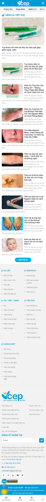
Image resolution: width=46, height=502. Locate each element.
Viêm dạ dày (31, 324)
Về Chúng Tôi (7, 406)
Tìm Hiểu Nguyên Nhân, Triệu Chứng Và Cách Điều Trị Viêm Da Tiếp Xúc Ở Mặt (34, 133)
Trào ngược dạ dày (34, 310)
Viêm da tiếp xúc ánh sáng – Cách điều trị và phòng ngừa (33, 156)
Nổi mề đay (8, 276)
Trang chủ (8, 9)
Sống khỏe (20, 9)
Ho (5, 305)
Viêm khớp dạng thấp (10, 377)
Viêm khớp (8, 372)
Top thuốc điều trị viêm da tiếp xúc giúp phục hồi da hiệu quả (33, 66)
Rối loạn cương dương (32, 281)
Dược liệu (5, 427)
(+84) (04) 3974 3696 (12, 463)
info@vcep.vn (10, 467)
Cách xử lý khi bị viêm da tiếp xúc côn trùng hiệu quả (33, 177)
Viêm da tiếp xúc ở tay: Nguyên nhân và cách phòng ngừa (34, 199)
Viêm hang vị (32, 333)
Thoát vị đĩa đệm (10, 363)
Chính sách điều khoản (10, 410)
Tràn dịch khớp (9, 367)
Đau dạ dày (31, 319)
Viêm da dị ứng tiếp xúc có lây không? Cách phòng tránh (32, 220)
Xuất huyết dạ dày (33, 337)
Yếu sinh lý (31, 292)
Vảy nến (7, 285)
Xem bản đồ (16, 459)
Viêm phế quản (9, 324)
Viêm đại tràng (32, 328)
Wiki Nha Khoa (34, 414)
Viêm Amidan (9, 310)
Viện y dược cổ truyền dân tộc (13, 423)
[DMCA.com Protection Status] (10, 481)
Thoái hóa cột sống (11, 353)
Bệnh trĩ (30, 315)
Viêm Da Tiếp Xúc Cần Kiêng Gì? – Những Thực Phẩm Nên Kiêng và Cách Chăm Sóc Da (34, 88)
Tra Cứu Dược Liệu (36, 410)
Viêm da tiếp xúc (10, 294)
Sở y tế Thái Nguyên (9, 431)
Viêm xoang (8, 328)
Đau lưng (7, 349)
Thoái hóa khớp (10, 358)
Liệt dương (31, 276)
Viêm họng (8, 315)
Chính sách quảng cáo (10, 419)
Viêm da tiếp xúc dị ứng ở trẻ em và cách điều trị (33, 241)
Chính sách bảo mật (9, 414)
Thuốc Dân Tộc (35, 406)
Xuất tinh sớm (32, 287)
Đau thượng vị (32, 305)
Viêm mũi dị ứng (10, 319)
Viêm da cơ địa (9, 280)
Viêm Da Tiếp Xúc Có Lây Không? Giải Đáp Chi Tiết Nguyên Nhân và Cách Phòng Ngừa (33, 112)
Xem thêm (23, 260)
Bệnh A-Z (32, 9)
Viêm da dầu (8, 289)
